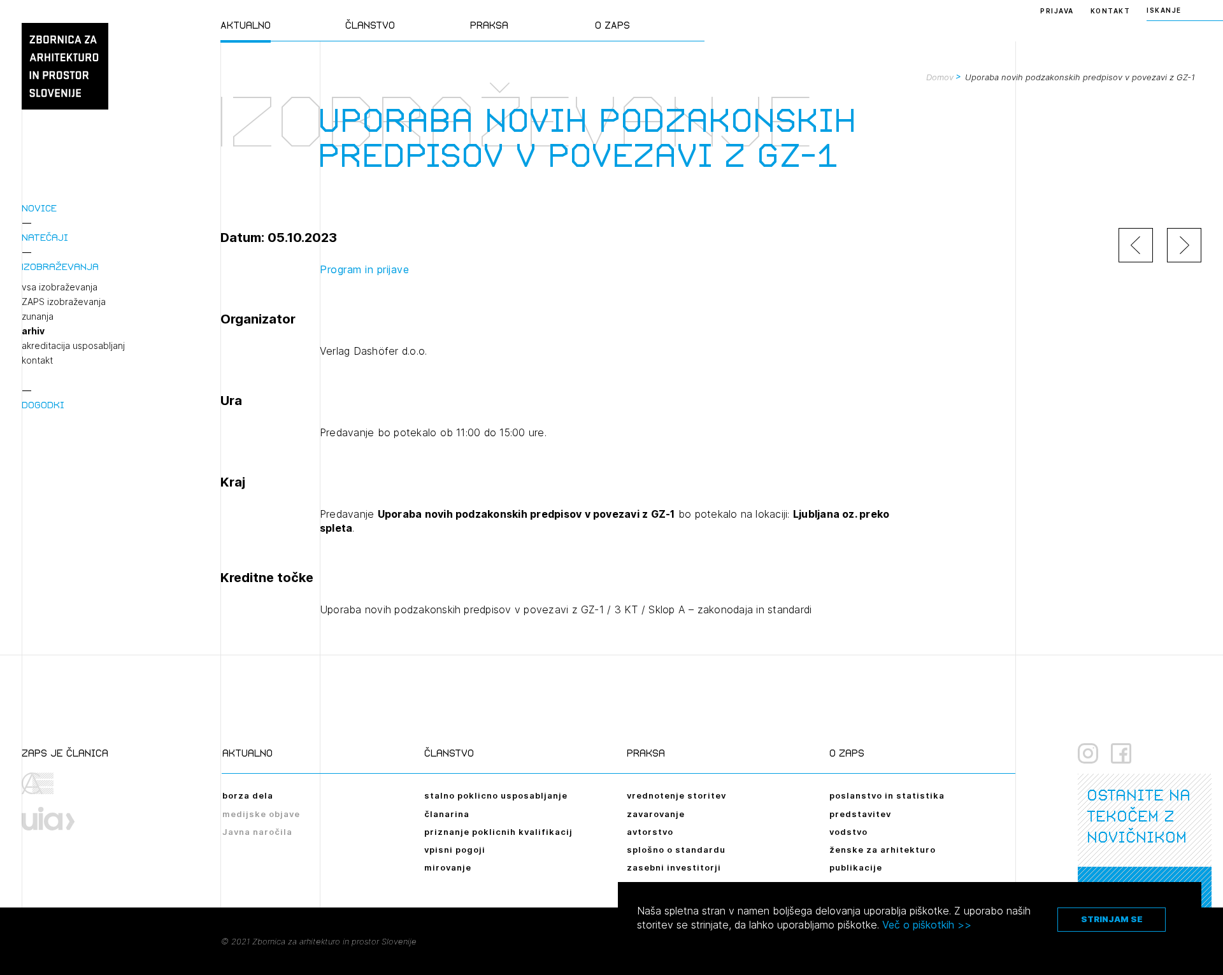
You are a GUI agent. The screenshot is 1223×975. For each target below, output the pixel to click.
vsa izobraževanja (59, 287)
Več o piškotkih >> (926, 925)
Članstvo (370, 25)
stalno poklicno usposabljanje (496, 795)
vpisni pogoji (454, 849)
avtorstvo (650, 831)
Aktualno (245, 25)
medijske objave (261, 814)
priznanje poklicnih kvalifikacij (498, 831)
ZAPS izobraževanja (64, 302)
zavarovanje (656, 814)
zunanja (38, 316)
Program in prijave (364, 269)
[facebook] (1121, 753)
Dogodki (43, 404)
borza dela (247, 795)
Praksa (489, 25)
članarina (446, 814)
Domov (940, 77)
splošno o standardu (676, 849)
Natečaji (45, 237)
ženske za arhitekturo (882, 849)
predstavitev (860, 814)
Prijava (1057, 10)
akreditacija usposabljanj (73, 346)
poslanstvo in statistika (887, 795)
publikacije (855, 867)
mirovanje (447, 867)
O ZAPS (612, 25)
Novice (39, 208)
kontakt (37, 360)
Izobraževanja (60, 266)
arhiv (33, 331)
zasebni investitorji (674, 867)
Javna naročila (257, 831)
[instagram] (1088, 753)
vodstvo (848, 831)
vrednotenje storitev (676, 795)
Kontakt (1111, 10)
